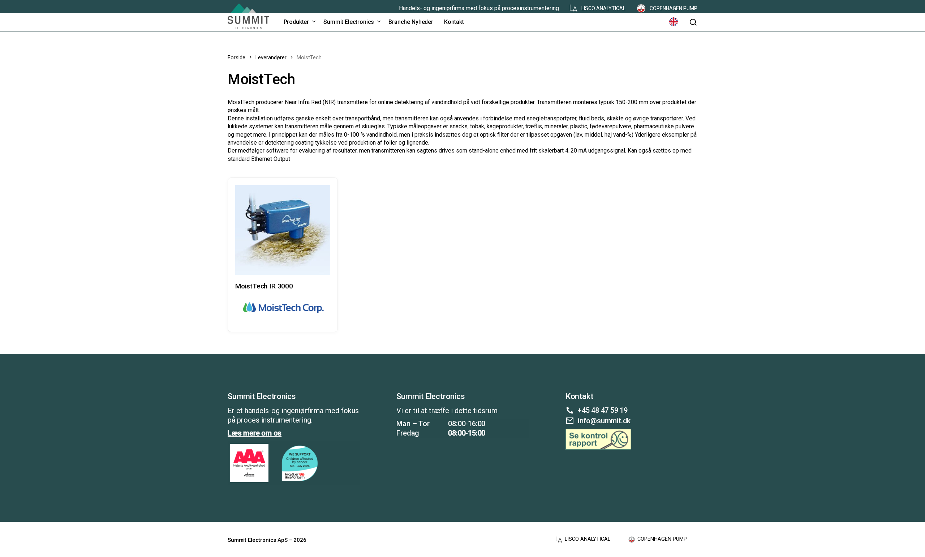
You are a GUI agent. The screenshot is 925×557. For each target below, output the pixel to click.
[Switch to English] (673, 22)
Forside (236, 57)
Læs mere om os (254, 433)
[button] (693, 22)
